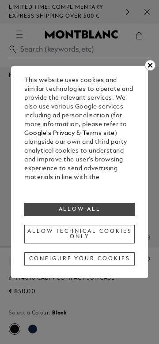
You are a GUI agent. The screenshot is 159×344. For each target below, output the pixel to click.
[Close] (150, 65)
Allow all (80, 209)
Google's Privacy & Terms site (69, 133)
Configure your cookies (79, 259)
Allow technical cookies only (79, 234)
